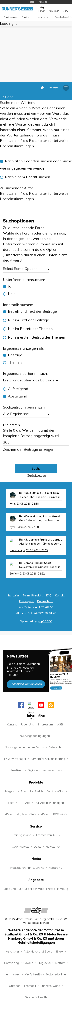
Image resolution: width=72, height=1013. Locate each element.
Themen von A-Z (46, 835)
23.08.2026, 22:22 (37, 550)
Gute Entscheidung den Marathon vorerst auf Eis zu (40, 520)
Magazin (10, 791)
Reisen (10, 802)
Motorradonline (56, 974)
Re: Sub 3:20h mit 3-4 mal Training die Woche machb (40, 493)
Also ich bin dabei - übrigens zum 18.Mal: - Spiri (40, 544)
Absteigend (17, 396)
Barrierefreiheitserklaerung (48, 758)
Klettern (60, 963)
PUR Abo (24, 802)
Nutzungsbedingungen (35, 735)
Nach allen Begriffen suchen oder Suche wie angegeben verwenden (36, 165)
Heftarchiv (55, 867)
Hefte (31, 2)
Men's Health (33, 974)
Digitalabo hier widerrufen (45, 770)
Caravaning (11, 963)
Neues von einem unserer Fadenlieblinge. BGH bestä (40, 567)
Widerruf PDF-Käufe (54, 814)
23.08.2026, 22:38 (28, 504)
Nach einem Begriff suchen (27, 177)
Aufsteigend (18, 389)
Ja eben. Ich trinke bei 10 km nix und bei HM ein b (40, 497)
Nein (12, 294)
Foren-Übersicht (33, 595)
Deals (37, 846)
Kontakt (12, 724)
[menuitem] (53, 88)
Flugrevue (44, 963)
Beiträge (15, 355)
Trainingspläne (11, 17)
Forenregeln (26, 601)
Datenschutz (45, 601)
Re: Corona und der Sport (35, 563)
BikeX (59, 951)
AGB (60, 724)
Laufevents (42, 17)
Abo (23, 791)
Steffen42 (15, 574)
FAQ (48, 595)
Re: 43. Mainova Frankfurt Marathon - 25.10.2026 (40, 540)
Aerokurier (12, 951)
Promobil (30, 985)
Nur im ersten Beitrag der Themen (36, 337)
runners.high (17, 550)
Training (25, 17)
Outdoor (14, 985)
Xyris (12, 504)
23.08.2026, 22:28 (28, 527)
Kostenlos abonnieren (26, 684)
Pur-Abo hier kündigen (49, 802)
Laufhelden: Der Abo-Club (47, 791)
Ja (9, 286)
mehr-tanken (12, 974)
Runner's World (50, 985)
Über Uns (27, 724)
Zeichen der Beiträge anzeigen (28, 450)
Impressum (45, 724)
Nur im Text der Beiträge (28, 320)
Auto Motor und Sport (38, 951)
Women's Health (36, 997)
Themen (15, 363)
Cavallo (28, 963)
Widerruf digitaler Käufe (20, 814)
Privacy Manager (15, 758)
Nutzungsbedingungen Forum (24, 747)
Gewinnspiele (20, 846)
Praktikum (16, 770)
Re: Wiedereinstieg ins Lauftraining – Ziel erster (40, 516)
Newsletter (53, 846)
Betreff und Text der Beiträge (32, 311)
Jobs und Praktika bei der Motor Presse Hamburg (36, 888)
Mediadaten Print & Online (27, 867)
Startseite (13, 595)
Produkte (42, 2)
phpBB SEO (45, 621)
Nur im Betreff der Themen (30, 329)
